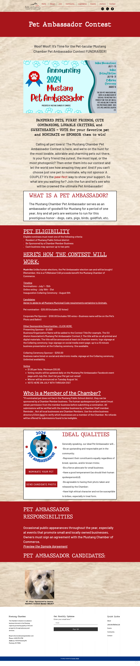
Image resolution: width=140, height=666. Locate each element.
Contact (109, 635)
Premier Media (75, 658)
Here (42, 414)
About (109, 621)
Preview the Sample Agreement (45, 546)
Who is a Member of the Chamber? (62, 393)
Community (111, 632)
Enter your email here (62, 619)
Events (109, 628)
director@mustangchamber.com (23, 636)
